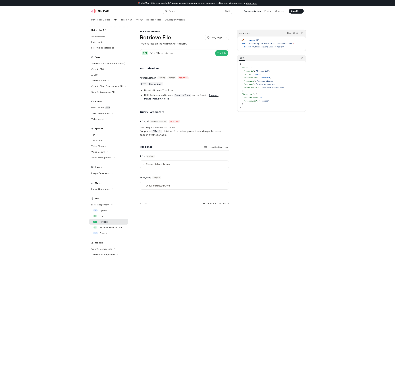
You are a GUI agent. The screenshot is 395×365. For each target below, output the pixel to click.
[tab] (242, 58)
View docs (251, 3)
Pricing (139, 19)
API (115, 19)
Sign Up (295, 11)
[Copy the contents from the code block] (302, 33)
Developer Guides (100, 19)
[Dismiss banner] (391, 3)
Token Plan (126, 19)
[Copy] (212, 53)
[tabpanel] (271, 86)
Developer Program (175, 19)
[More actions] (226, 37)
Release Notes (153, 19)
